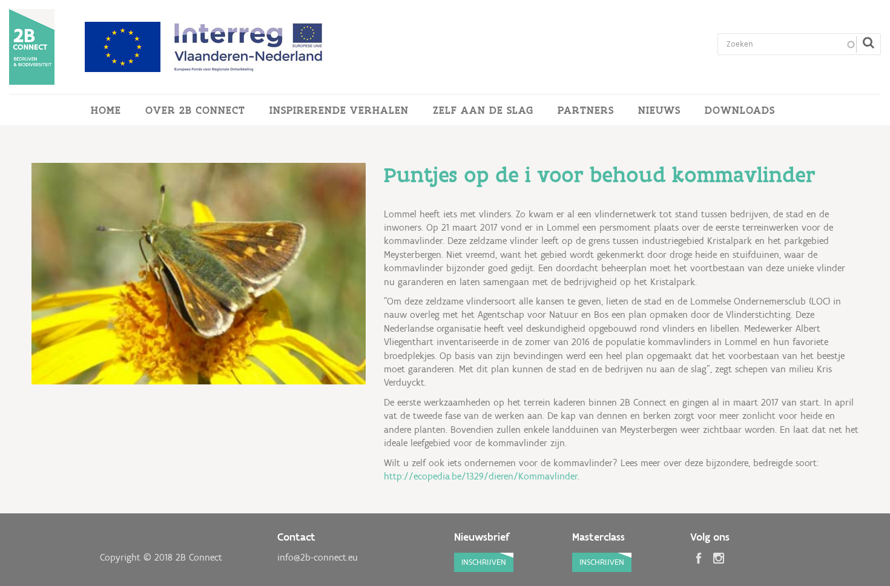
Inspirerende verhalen (339, 110)
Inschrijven (483, 562)
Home (106, 110)
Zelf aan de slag (483, 110)
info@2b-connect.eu (317, 557)
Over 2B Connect (195, 110)
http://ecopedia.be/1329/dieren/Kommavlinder (481, 476)
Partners (586, 110)
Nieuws (659, 110)
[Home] (31, 47)
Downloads (740, 110)
